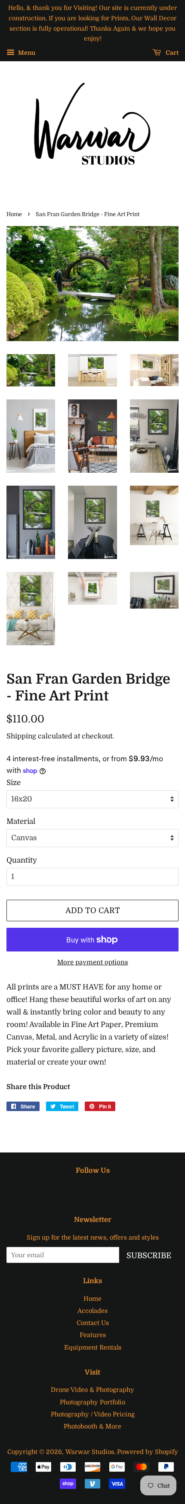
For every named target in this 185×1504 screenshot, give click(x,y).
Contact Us (93, 1322)
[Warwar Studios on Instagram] (101, 1190)
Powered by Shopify (147, 1451)
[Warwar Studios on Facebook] (65, 1190)
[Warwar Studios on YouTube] (120, 1190)
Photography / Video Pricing (93, 1414)
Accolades (92, 1310)
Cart (171, 53)
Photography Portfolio (92, 1402)
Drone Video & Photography (92, 1389)
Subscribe (148, 1255)
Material (20, 821)
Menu (26, 53)
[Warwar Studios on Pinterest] (83, 1190)
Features (93, 1334)
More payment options (92, 962)
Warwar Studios (89, 1451)
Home (14, 214)
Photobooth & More (92, 1426)
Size (13, 783)
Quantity (21, 860)
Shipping (21, 736)
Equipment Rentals (92, 1347)
